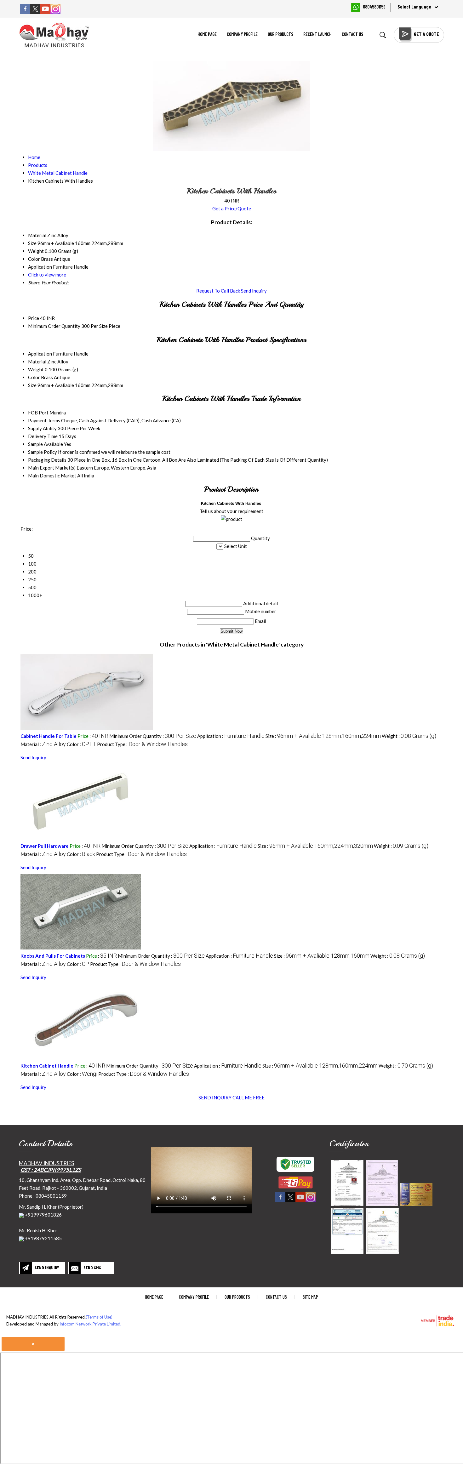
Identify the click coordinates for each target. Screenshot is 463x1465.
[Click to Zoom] (347, 1183)
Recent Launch (317, 34)
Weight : (409, 736)
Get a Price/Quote (231, 208)
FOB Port (38, 412)
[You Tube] (45, 12)
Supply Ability (42, 428)
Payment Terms (44, 420)
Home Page (207, 34)
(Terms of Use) (99, 1317)
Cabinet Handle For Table (48, 736)
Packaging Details (47, 460)
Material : (43, 744)
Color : (81, 744)
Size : (323, 736)
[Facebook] (25, 12)
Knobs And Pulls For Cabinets (52, 956)
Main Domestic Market (52, 475)
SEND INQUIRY (215, 1097)
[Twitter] (35, 12)
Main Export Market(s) (52, 467)
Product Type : (142, 744)
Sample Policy (42, 452)
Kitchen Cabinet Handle (46, 1066)
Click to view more (47, 274)
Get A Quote (426, 34)
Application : (231, 736)
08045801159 (374, 6)
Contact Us (352, 34)
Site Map (310, 1297)
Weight (36, 369)
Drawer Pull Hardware (44, 846)
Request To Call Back (218, 291)
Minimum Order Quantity (54, 326)
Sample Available (45, 444)
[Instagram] (55, 12)
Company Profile (242, 34)
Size (32, 385)
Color (34, 377)
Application (40, 353)
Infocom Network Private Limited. (90, 1323)
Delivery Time (43, 436)
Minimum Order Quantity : (152, 736)
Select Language (414, 6)
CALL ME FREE (248, 1097)
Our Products (280, 34)
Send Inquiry (254, 291)
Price (33, 318)
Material (37, 361)
